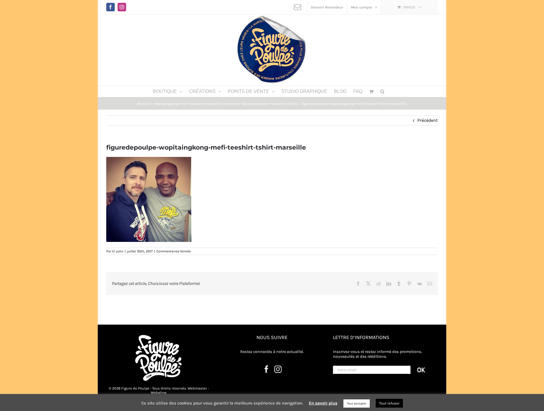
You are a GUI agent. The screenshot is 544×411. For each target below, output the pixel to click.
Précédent (427, 120)
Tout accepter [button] (356, 403)
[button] (382, 91)
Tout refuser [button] (389, 403)
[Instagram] (278, 369)
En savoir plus (323, 403)
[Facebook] (266, 369)
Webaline (159, 392)
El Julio (117, 251)
